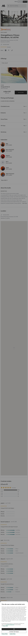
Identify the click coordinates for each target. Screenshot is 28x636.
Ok (14, 629)
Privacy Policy (5, 633)
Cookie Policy (12, 633)
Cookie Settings (14, 631)
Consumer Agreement (10, 624)
